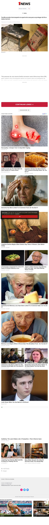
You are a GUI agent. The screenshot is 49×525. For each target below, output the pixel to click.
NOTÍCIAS (6, 468)
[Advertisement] (24, 65)
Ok (19, 216)
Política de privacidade (9, 479)
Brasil (5, 471)
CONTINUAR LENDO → (25, 104)
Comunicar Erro (23, 110)
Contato (2, 479)
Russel (18, 22)
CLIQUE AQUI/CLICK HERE (15, 485)
